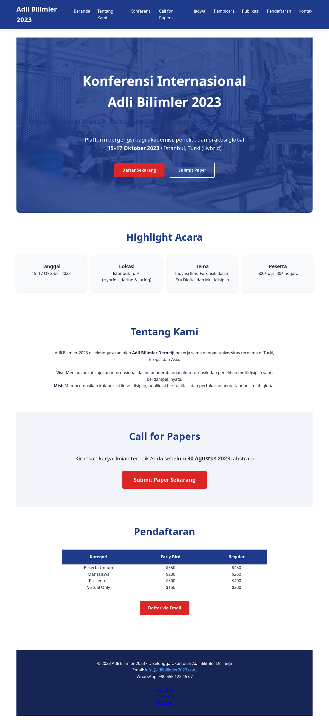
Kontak (306, 11)
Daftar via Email (164, 608)
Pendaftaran (279, 11)
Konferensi (141, 11)
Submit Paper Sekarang (165, 479)
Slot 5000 (164, 703)
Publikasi (250, 11)
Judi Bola (164, 689)
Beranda (82, 11)
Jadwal (200, 11)
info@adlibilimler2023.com (171, 670)
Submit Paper (192, 170)
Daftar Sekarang (139, 170)
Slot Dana (164, 696)
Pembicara (224, 11)
